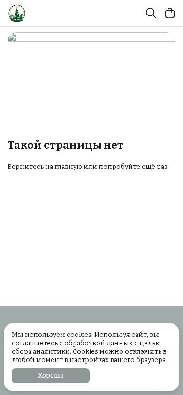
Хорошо (51, 376)
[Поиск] (151, 13)
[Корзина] (169, 13)
